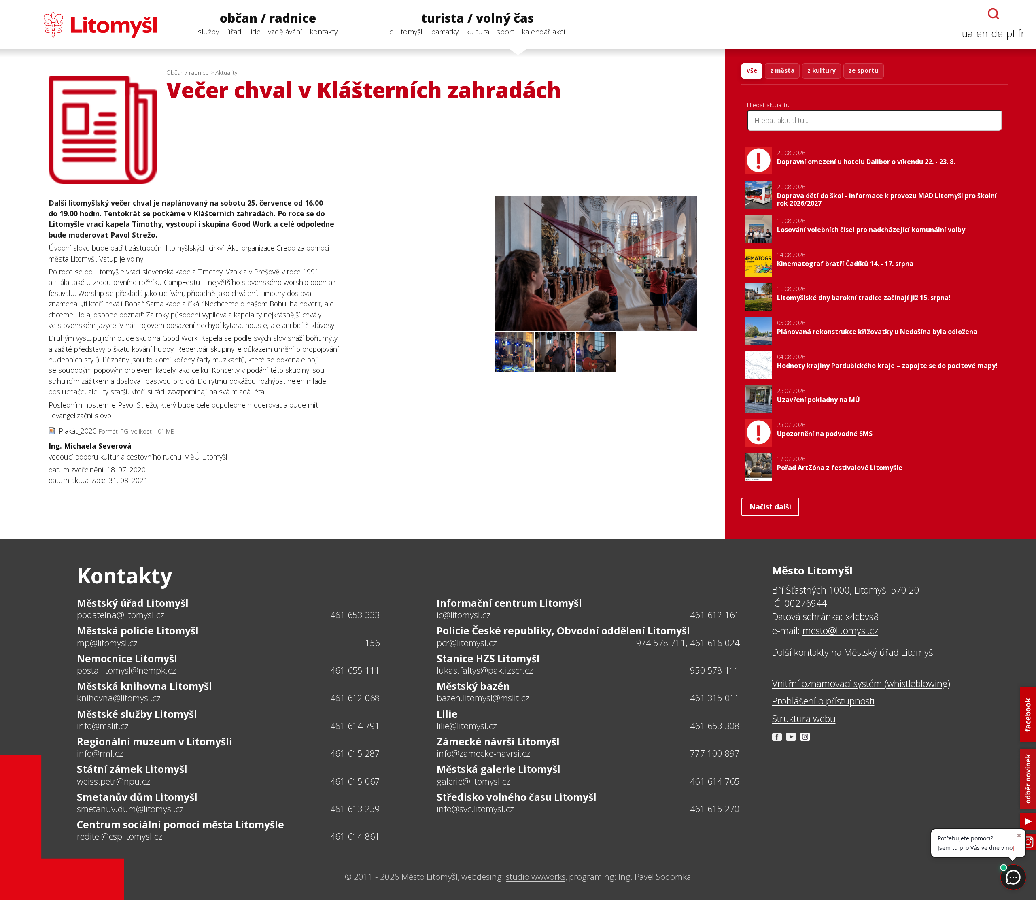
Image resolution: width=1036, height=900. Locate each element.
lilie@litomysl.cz (467, 726)
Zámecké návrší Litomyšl (498, 741)
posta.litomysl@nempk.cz (126, 670)
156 (372, 643)
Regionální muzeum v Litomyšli (154, 741)
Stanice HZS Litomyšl (488, 658)
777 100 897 (714, 753)
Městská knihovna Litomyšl (144, 686)
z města (782, 70)
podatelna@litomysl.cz (120, 615)
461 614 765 (714, 781)
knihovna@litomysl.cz (119, 698)
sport (505, 31)
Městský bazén (473, 686)
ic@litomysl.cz (463, 615)
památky (445, 31)
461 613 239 (355, 809)
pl (1010, 33)
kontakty (324, 31)
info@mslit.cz (103, 726)
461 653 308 (714, 726)
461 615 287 (355, 753)
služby (208, 31)
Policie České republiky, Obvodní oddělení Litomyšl (563, 630)
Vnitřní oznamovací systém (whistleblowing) (861, 683)
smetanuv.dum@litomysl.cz (130, 809)
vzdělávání (285, 31)
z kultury (821, 70)
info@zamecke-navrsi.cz (483, 753)
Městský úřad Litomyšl (133, 603)
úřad (234, 31)
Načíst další (770, 506)
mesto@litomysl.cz (840, 630)
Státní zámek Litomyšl (132, 769)
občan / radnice (268, 18)
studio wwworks (535, 876)
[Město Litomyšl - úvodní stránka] (84, 25)
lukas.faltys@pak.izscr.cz (485, 670)
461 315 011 (714, 698)
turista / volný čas (477, 18)
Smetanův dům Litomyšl (137, 797)
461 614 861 (355, 836)
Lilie (447, 714)
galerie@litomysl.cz (473, 781)
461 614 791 (355, 726)
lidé (255, 31)
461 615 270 (714, 809)
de (997, 33)
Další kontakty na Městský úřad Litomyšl (853, 652)
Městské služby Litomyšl (137, 714)
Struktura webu (804, 718)
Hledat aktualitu (768, 105)
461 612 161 (714, 615)
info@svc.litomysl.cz (475, 809)
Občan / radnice (187, 73)
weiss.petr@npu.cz (113, 781)
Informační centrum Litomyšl (509, 603)
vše (752, 70)
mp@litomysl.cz (107, 643)
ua (967, 33)
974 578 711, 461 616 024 (688, 643)
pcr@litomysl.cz (467, 643)
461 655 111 (355, 670)
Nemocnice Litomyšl (127, 658)
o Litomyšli (406, 31)
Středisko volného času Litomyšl (517, 797)
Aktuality (226, 73)
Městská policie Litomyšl (138, 630)
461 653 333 (355, 615)
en (982, 33)
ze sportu (864, 70)
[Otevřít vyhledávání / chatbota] (993, 13)
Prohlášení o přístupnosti (823, 700)
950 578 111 (714, 670)
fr (1021, 33)
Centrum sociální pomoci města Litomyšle (180, 824)
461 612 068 (355, 698)
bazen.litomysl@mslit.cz (483, 698)
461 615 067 (355, 781)
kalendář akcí (543, 31)
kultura (477, 31)
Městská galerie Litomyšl (498, 769)
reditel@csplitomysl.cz (119, 836)
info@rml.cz (100, 753)
